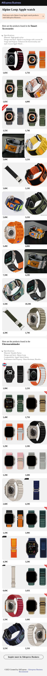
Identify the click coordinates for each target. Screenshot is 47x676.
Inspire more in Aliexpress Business (23, 657)
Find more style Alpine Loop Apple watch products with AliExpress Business (21, 16)
